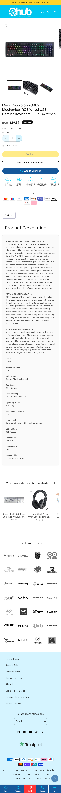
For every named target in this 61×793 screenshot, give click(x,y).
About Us (10, 684)
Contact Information (15, 691)
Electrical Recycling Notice (18, 697)
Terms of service (34, 774)
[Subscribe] (45, 721)
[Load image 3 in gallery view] (46, 88)
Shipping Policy (13, 672)
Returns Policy (13, 665)
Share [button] (10, 215)
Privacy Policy (12, 659)
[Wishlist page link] (42, 12)
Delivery (47, 774)
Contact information (22, 779)
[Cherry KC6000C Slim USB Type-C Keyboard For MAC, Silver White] (14, 499)
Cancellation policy (42, 779)
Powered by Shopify (35, 770)
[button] (49, 12)
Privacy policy (18, 774)
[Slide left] (3, 88)
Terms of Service (14, 678)
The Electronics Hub (18, 770)
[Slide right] (58, 88)
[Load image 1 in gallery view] (14, 88)
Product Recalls (13, 703)
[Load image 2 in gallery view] (30, 88)
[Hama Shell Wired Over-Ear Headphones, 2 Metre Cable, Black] (39, 499)
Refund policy (52, 770)
